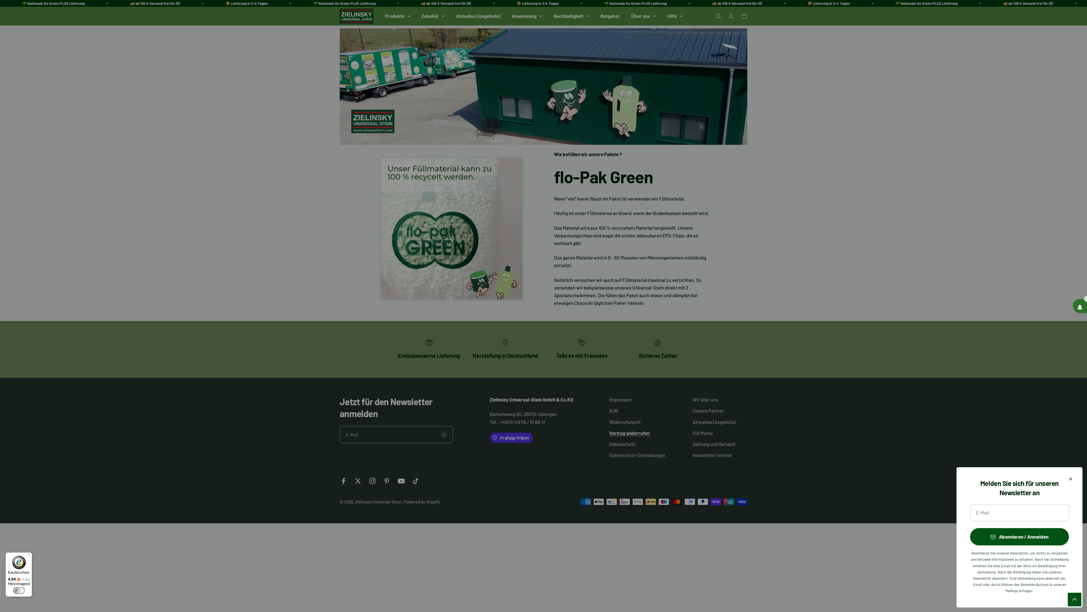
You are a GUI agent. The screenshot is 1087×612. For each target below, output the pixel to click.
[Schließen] (1070, 479)
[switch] (19, 590)
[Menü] (28, 555)
